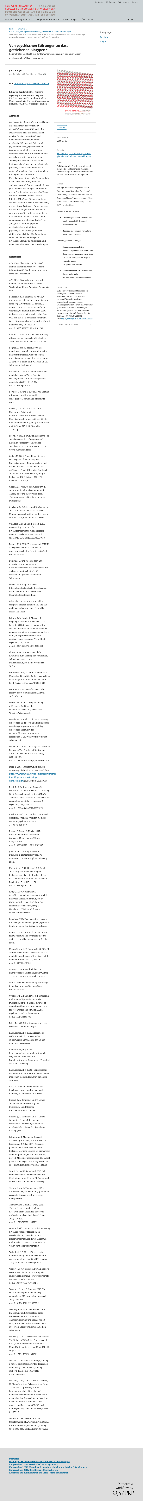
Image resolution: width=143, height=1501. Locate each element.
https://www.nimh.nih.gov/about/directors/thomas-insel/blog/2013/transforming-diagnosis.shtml (33, 777)
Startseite (99, 2)
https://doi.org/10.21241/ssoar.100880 (31, 83)
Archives (21, 29)
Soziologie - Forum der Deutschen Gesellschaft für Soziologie (39, 1461)
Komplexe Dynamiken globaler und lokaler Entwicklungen (58, 1467)
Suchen (135, 2)
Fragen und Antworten (48, 19)
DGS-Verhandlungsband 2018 (19, 19)
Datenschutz (123, 2)
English (103, 41)
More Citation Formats (68, 324)
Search (132, 19)
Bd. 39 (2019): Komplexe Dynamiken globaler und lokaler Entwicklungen (40, 31)
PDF (63, 127)
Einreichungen (70, 19)
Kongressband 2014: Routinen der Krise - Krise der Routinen (38, 1472)
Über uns (86, 19)
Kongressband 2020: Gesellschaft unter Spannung (33, 1464)
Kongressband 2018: (19, 1467)
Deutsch (104, 37)
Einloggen (110, 2)
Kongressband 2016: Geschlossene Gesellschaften (33, 1470)
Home (11, 29)
